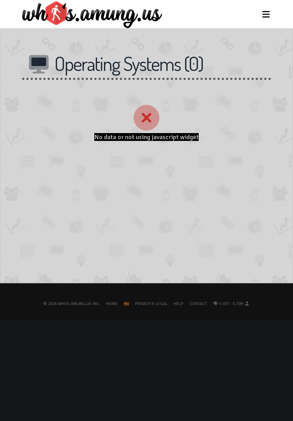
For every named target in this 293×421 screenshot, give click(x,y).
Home (112, 303)
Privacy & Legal (151, 303)
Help (179, 303)
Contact (198, 303)
